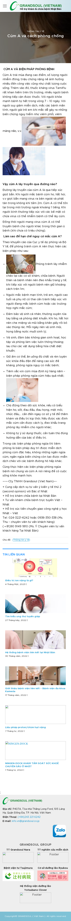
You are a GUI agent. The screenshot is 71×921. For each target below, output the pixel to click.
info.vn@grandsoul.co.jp (25, 821)
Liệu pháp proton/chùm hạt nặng (25, 727)
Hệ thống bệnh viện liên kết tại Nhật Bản (30, 652)
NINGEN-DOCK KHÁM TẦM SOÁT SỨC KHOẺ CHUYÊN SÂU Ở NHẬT (32, 765)
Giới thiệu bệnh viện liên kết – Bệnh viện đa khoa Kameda (35, 690)
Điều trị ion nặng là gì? (19, 580)
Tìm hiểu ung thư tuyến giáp (22, 616)
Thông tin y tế (35, 31)
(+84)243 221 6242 (29, 817)
